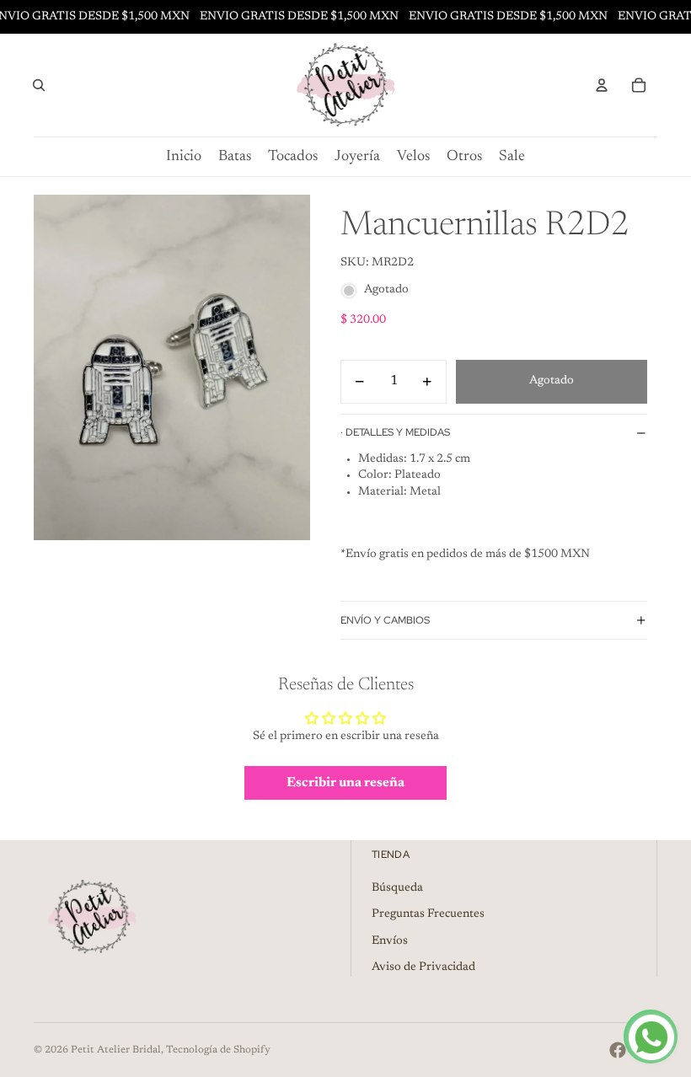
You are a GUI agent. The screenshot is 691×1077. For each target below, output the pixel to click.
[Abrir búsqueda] (38, 85)
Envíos (390, 941)
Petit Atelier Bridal (116, 1050)
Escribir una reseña (345, 783)
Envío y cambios (385, 620)
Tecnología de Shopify (218, 1050)
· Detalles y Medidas (395, 432)
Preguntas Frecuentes (428, 914)
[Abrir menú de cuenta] (601, 85)
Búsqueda (397, 888)
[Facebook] (618, 1050)
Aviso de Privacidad (423, 967)
